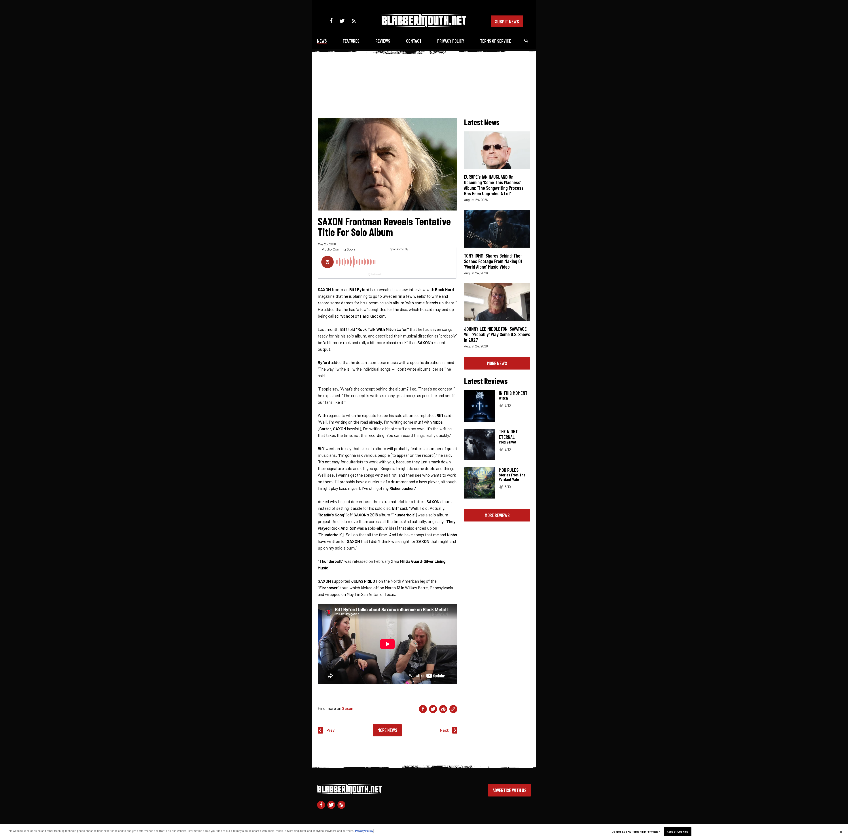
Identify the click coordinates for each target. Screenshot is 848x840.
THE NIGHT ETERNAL (508, 434)
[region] (424, 832)
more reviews (497, 515)
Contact (414, 41)
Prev (330, 730)
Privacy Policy (450, 41)
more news (497, 363)
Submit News (507, 21)
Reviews (382, 41)
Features (351, 41)
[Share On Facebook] (423, 709)
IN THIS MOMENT (513, 393)
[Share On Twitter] (433, 709)
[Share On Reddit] (443, 709)
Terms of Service (495, 41)
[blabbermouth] (424, 25)
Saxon (347, 708)
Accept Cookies (677, 831)
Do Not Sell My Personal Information (636, 831)
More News (387, 730)
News (322, 41)
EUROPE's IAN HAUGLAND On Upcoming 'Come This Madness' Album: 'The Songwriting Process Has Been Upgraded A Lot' (494, 185)
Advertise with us (509, 790)
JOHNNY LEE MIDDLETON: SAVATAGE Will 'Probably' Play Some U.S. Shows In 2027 (497, 334)
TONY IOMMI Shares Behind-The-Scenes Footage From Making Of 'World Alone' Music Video (493, 261)
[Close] (841, 832)
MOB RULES (509, 470)
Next (444, 730)
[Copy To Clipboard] (453, 709)
